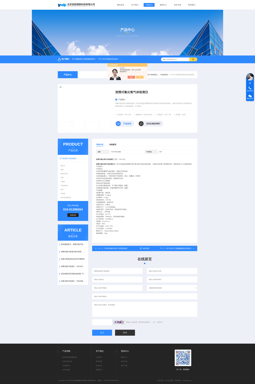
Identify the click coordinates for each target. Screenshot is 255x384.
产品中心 (149, 5)
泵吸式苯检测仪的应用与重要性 (73, 259)
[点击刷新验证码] (119, 322)
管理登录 (178, 380)
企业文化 (99, 365)
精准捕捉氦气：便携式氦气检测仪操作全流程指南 (73, 244)
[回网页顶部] (250, 83)
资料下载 (124, 365)
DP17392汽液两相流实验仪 (108, 59)
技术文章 (177, 5)
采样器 (63, 193)
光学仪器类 (66, 370)
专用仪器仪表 (67, 361)
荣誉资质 (99, 361)
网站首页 (120, 5)
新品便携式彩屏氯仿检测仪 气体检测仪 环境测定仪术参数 (73, 274)
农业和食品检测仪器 (69, 357)
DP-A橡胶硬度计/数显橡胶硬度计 (84, 59)
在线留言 (112, 145)
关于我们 (134, 5)
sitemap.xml (187, 380)
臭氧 (62, 169)
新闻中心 (163, 5)
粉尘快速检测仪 (66, 197)
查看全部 (73, 215)
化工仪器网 (169, 380)
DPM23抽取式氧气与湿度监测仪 (115, 248)
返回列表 (146, 248)
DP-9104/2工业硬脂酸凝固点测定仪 (178, 248)
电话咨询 (250, 91)
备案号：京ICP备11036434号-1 (108, 380)
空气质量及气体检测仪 (149, 74)
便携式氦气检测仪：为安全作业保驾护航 (73, 266)
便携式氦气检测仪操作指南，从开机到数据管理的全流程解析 (73, 252)
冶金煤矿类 (66, 365)
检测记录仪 (64, 173)
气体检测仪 (164, 74)
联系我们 (191, 5)
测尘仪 (63, 165)
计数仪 (63, 181)
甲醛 (62, 177)
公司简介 (99, 357)
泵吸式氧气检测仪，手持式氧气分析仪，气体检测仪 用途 (73, 281)
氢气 (62, 189)
